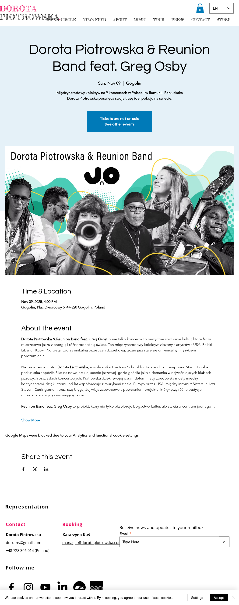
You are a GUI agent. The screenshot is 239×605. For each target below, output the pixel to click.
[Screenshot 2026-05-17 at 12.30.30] (96, 587)
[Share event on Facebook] (23, 469)
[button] (200, 8)
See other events (120, 124)
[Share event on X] (35, 469)
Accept (219, 597)
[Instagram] (28, 587)
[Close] (233, 597)
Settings (197, 597)
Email (124, 534)
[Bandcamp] (79, 587)
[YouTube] (45, 587)
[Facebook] (11, 587)
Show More (30, 420)
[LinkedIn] (62, 587)
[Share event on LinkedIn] (46, 469)
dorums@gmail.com (23, 542)
